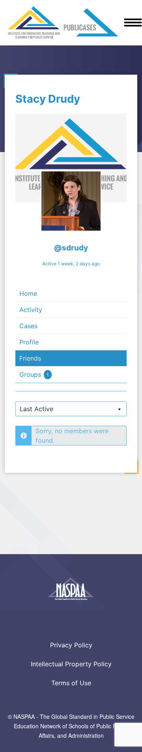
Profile (29, 342)
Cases (28, 326)
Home (28, 293)
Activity (30, 310)
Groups (34, 374)
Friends (30, 358)
